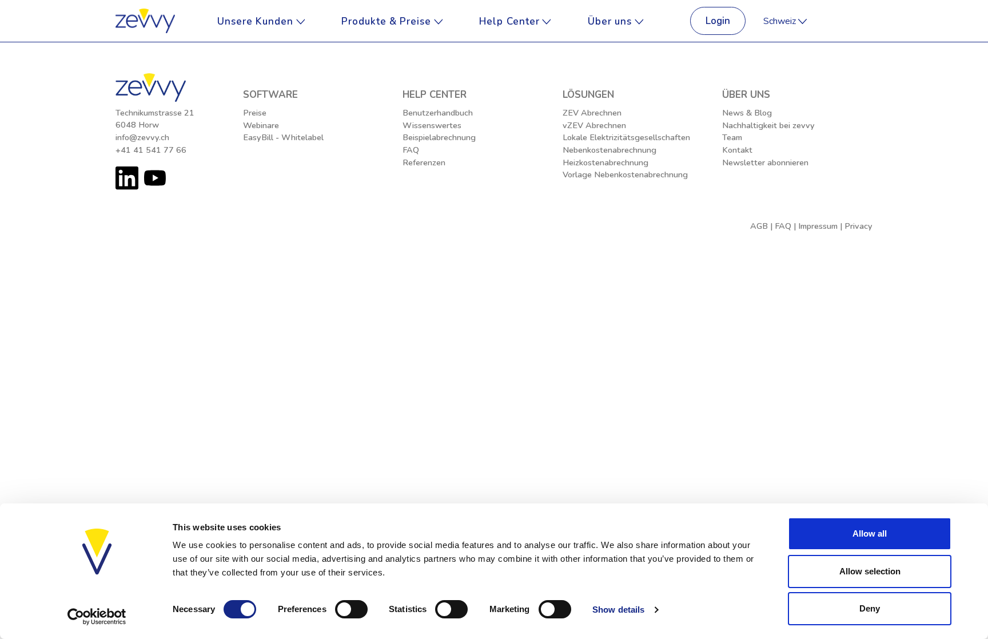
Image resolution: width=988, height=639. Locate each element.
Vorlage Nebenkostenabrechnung (625, 174)
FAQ (411, 150)
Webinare (261, 125)
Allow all (869, 533)
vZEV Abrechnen (594, 125)
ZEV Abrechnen (592, 112)
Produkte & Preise (387, 20)
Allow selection (870, 571)
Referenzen (424, 162)
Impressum (818, 226)
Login (718, 20)
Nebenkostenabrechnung (609, 150)
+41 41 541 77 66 (150, 150)
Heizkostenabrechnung (605, 162)
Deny (869, 608)
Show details (618, 609)
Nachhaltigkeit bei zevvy (768, 125)
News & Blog (747, 112)
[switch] (351, 609)
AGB (759, 226)
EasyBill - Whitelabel (283, 137)
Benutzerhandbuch (438, 112)
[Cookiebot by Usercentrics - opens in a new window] (97, 616)
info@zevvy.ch (142, 137)
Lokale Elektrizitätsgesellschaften (626, 137)
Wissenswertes (432, 125)
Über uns (611, 20)
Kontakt (737, 150)
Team (732, 137)
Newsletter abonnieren (765, 162)
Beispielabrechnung (439, 137)
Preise (254, 112)
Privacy (858, 226)
